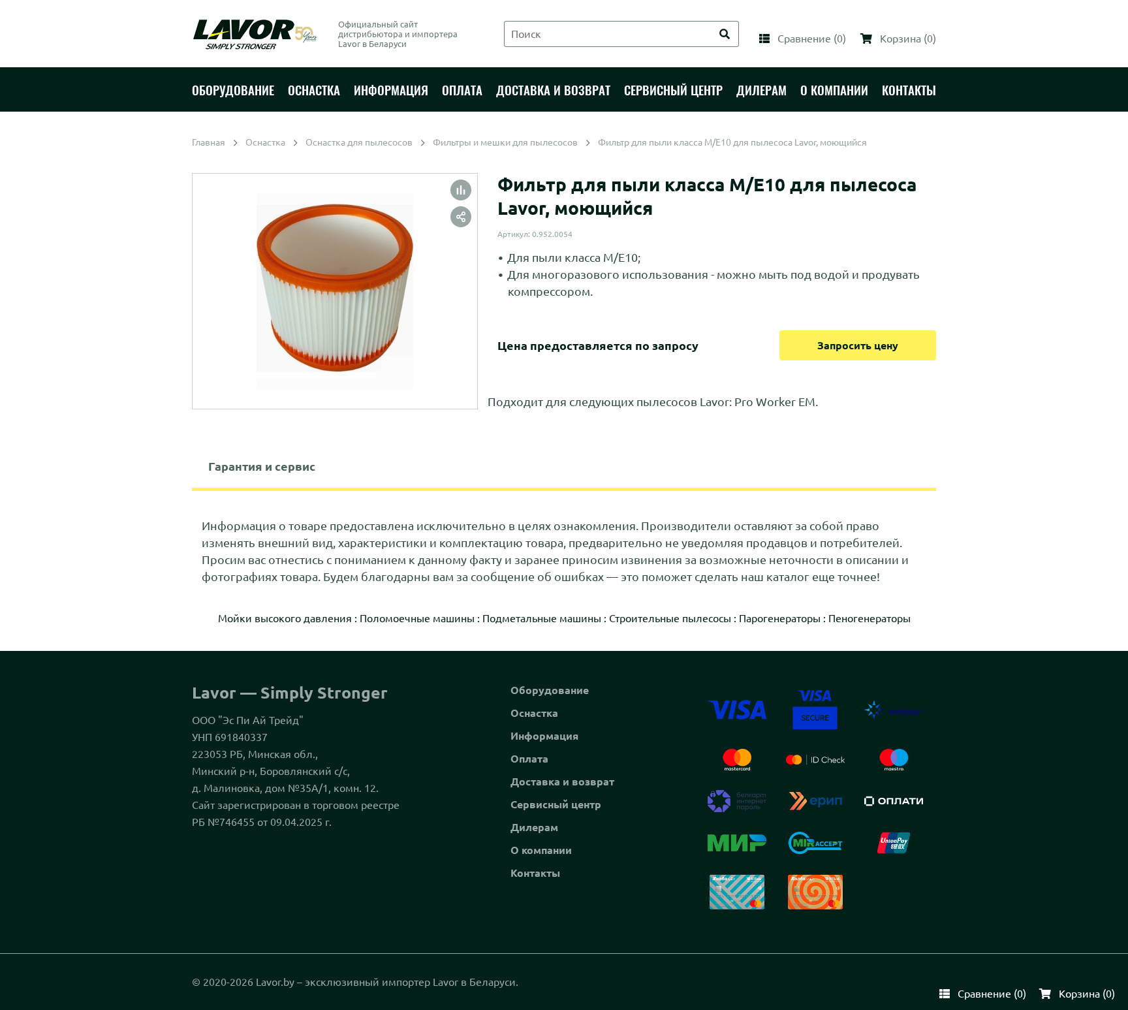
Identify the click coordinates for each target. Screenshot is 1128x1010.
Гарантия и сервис (261, 466)
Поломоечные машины (417, 618)
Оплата (529, 759)
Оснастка (534, 713)
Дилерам (534, 827)
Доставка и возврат (562, 781)
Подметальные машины (541, 618)
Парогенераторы (780, 618)
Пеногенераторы (869, 618)
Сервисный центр (555, 804)
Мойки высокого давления (285, 618)
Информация (544, 736)
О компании (541, 850)
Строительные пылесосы (670, 618)
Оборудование (549, 690)
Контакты (535, 873)
